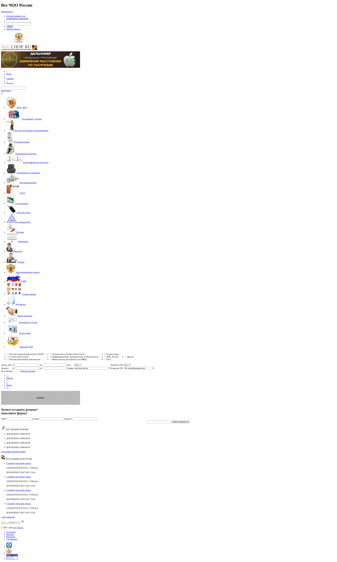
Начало (9, 378)
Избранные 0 (7, 12)
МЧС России (112, 357)
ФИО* (4, 419)
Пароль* (68, 419)
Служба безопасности (19, 357)
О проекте (11, 532)
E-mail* (35, 419)
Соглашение (11, 539)
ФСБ (109, 359)
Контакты (10, 537)
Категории (6, 90)
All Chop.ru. (18, 527)
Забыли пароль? (13, 29)
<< (7, 376)
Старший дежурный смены (18, 463)
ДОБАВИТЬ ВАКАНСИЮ (13, 452)
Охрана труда (113, 354)
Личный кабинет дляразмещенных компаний (17, 17)
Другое (130, 357)
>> (7, 387)
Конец (9, 385)
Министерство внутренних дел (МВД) (69, 359)
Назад (9, 74)
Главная (9, 79)
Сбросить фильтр (27, 371)
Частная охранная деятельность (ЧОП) (26, 354)
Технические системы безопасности (68, 354)
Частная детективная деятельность (24, 359)
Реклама (10, 534)
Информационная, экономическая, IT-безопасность (75, 357)
